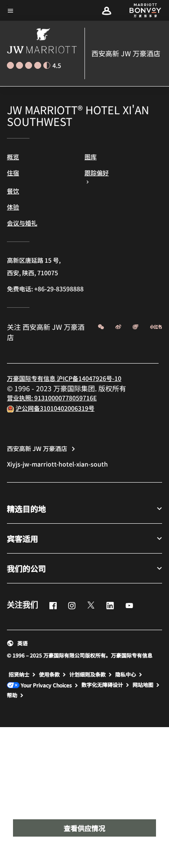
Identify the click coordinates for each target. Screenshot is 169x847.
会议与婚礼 (22, 223)
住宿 (13, 172)
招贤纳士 (19, 674)
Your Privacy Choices (46, 685)
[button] (106, 10)
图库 (90, 156)
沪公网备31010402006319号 (55, 408)
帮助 (12, 695)
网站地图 (143, 684)
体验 (13, 207)
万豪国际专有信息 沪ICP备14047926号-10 (64, 378)
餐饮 (13, 191)
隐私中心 (125, 674)
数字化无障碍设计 (102, 684)
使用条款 (49, 674)
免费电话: (45, 288)
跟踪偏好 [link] (96, 172)
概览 (13, 156)
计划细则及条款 (87, 674)
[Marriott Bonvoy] (140, 10)
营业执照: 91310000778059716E (52, 397)
